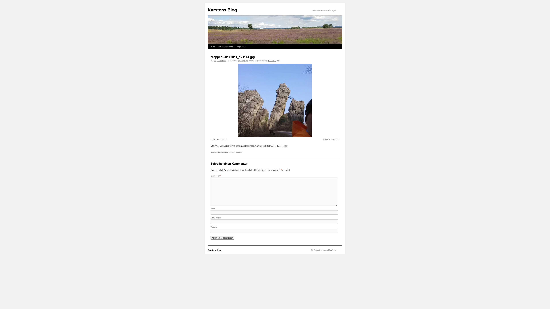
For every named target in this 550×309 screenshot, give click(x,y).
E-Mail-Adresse (217, 217)
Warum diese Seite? (226, 46)
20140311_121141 (220, 139)
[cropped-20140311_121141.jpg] (275, 100)
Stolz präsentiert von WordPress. (325, 250)
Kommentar (216, 176)
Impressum (241, 46)
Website (214, 227)
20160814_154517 (329, 139)
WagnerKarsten (220, 60)
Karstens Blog (222, 10)
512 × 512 (272, 60)
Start (213, 46)
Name (213, 208)
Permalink (238, 152)
